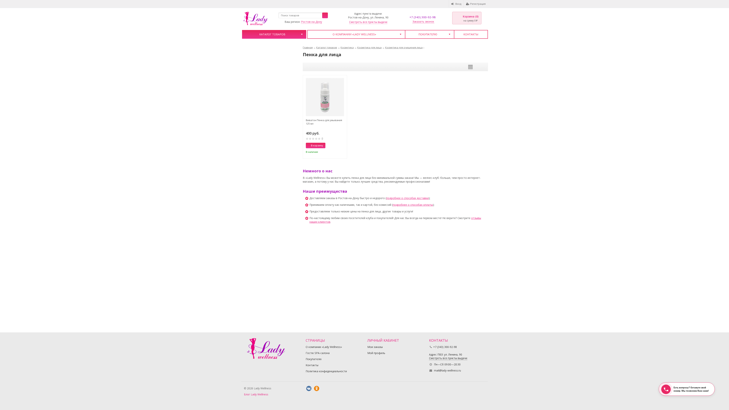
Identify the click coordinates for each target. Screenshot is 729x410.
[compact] (482, 67)
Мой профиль (376, 353)
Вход (458, 4)
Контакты (470, 34)
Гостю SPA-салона (318, 353)
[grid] (470, 67)
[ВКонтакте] (309, 389)
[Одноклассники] (316, 389)
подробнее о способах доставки (407, 198)
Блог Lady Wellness (256, 394)
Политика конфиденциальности (326, 371)
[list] (476, 67)
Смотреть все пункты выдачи (368, 22)
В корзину (317, 145)
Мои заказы (375, 347)
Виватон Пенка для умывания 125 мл (324, 121)
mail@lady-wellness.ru (447, 370)
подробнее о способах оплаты (413, 205)
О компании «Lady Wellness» (354, 34)
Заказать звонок (423, 21)
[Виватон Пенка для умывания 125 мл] (325, 97)
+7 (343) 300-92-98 (422, 17)
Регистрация (478, 4)
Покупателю (427, 34)
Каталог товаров (272, 34)
